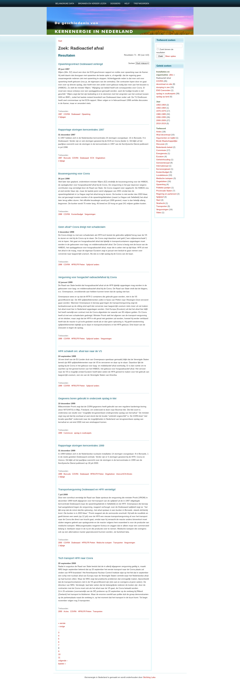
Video (158, 212)
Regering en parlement (166, 194)
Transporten (118, 543)
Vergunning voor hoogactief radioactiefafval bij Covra (87, 277)
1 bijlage (61, 161)
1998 (60, 214)
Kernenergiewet (163, 169)
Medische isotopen (104, 543)
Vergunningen (90, 214)
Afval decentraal (163, 135)
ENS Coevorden (163, 90)
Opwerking (86, 114)
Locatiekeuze (162, 175)
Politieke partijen (163, 188)
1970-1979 (161, 111)
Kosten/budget (77, 214)
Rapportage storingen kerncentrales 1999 (81, 445)
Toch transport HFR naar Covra (75, 558)
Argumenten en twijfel (165, 138)
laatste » (62, 664)
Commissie (68, 433)
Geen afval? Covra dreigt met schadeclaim (81, 227)
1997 (60, 114)
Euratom (160, 156)
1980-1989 (161, 114)
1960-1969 (161, 108)
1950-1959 (161, 105)
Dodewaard (75, 114)
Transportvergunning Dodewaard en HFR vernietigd (86, 489)
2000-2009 (161, 120)
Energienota (161, 153)
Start (60, 41)
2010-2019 (161, 123)
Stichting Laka (149, 677)
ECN (92, 158)
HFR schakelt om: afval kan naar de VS (80, 351)
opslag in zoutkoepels (83, 433)
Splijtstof (160, 197)
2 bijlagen (62, 117)
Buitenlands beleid (164, 147)
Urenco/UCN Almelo (124, 474)
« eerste (61, 623)
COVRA (67, 114)
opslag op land (162, 96)
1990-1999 (161, 117)
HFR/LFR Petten (78, 265)
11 (59, 657)
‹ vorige (61, 626)
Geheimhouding (163, 159)
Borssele (67, 158)
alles (171, 75)
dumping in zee (163, 87)
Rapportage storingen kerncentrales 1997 (81, 129)
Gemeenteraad (163, 163)
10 (59, 654)
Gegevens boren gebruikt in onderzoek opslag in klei (87, 398)
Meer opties (170, 56)
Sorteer (131, 63)
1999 (60, 339)
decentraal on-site (164, 84)
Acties (66, 611)
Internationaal (162, 166)
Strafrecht (160, 203)
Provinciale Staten (164, 191)
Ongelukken (100, 158)
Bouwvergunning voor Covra (74, 173)
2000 (60, 543)
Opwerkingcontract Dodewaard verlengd (80, 64)
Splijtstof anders (92, 265)
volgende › (63, 660)
